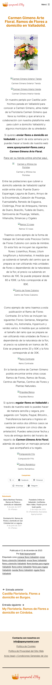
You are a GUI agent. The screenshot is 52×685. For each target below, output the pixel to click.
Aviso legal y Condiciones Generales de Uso (26, 656)
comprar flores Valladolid (28, 557)
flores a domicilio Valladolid (14, 564)
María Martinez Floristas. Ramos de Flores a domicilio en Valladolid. (13, 502)
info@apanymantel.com (26, 641)
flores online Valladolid (21, 567)
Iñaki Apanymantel (28, 554)
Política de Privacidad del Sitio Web (26, 651)
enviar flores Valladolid (36, 560)
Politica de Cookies (26, 646)
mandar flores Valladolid (22, 570)
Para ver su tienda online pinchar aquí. (26, 158)
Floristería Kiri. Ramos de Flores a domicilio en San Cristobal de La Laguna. (13, 520)
